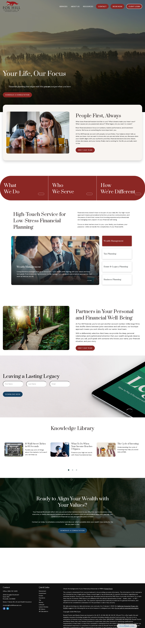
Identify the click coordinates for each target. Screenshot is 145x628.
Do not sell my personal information (126, 608)
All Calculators (43, 611)
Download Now (12, 394)
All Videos (42, 609)
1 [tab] (68, 470)
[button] (63, 6)
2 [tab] (72, 470)
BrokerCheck (108, 589)
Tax (40, 600)
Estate (41, 595)
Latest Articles (43, 607)
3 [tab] (76, 470)
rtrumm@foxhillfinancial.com (12, 605)
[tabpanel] (26, 451)
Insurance (42, 598)
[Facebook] (4, 608)
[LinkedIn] (7, 608)
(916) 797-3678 (12, 591)
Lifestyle (41, 605)
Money (41, 602)
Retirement (42, 591)
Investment (42, 593)
